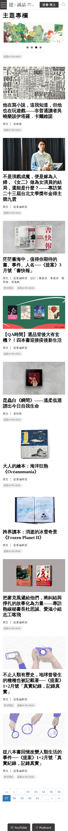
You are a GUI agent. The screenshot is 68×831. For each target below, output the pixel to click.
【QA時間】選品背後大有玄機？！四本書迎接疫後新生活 (32, 337)
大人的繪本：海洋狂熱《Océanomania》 (25, 469)
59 (22, 798)
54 (43, 791)
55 (51, 791)
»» (58, 798)
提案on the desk (12, 56)
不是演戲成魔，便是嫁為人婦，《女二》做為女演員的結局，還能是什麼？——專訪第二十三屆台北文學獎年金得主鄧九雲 (32, 188)
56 (59, 791)
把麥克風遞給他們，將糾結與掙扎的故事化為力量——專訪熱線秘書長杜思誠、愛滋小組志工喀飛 (32, 606)
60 (29, 798)
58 (14, 798)
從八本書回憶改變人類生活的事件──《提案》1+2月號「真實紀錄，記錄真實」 (32, 757)
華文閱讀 (8, 288)
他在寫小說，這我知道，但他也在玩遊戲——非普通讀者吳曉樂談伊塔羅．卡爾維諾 (32, 111)
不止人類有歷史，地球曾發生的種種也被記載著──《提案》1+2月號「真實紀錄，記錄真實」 (33, 683)
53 (35, 791)
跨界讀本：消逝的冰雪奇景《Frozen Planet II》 (30, 534)
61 (37, 798)
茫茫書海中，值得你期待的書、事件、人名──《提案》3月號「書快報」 (32, 265)
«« (6, 791)
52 (28, 791)
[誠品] (21, 4)
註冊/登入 (49, 4)
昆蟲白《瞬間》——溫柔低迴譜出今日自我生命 (32, 403)
